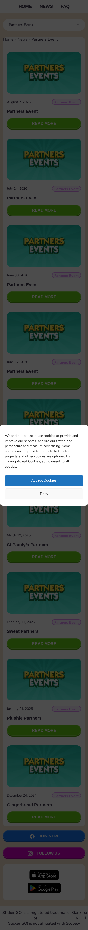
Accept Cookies (44, 480)
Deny (44, 494)
